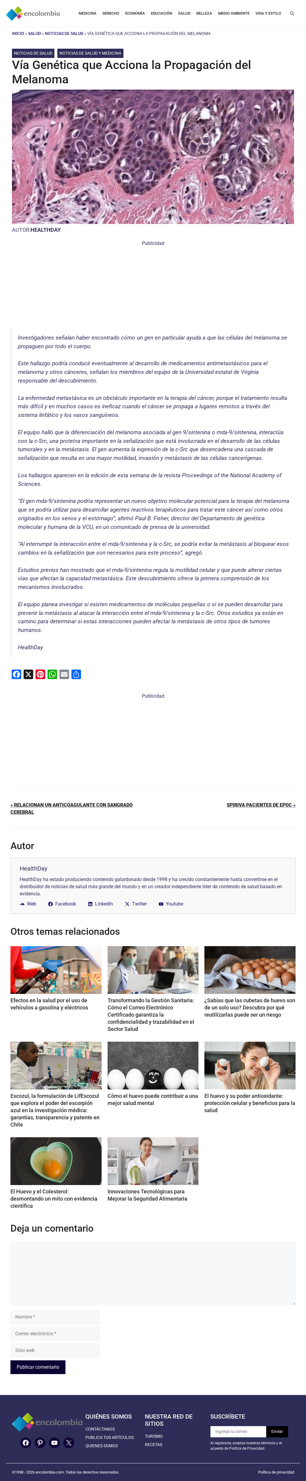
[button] (292, 13)
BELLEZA (204, 13)
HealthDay (45, 230)
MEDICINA (88, 13)
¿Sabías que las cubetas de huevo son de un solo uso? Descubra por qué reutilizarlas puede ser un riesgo (249, 1007)
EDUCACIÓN (161, 13)
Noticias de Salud (64, 33)
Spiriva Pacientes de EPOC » (261, 805)
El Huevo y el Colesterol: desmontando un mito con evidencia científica (53, 1198)
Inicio (18, 33)
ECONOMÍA (135, 13)
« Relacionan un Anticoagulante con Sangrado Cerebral (71, 808)
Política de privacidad (276, 1472)
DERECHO (110, 13)
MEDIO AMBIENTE (234, 13)
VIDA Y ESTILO (268, 13)
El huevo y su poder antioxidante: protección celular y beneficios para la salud (249, 1103)
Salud (34, 33)
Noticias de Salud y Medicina (90, 53)
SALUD (184, 13)
